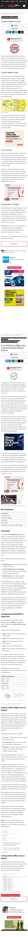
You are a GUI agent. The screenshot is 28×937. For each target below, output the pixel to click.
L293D (21, 117)
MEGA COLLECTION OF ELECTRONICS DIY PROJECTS (10, 18)
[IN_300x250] (14, 286)
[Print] (22, 32)
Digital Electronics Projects (9, 250)
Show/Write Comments (14, 267)
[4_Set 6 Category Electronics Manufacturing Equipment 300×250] (14, 305)
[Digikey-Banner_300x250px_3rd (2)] (14, 146)
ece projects (17, 250)
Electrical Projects (23, 250)
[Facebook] (10, 32)
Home (2, 13)
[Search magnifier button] (24, 6)
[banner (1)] (14, 200)
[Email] (19, 32)
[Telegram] (7, 32)
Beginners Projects (15, 16)
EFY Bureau (16, 25)
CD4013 (7, 117)
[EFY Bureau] (12, 25)
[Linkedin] (13, 32)
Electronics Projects (5, 252)
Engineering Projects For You (9, 13)
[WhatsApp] (16, 32)
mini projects (12, 252)
